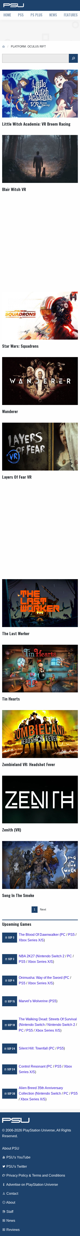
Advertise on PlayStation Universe (32, 1184)
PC (63, 934)
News (53, 14)
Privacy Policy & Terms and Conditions (35, 1175)
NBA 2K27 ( (28, 956)
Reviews (13, 1230)
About (10, 1202)
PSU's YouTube (18, 1157)
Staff (9, 1211)
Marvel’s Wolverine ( (34, 1001)
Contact (12, 1193)
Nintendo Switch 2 (50, 956)
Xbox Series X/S (31, 940)
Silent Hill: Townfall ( (34, 1048)
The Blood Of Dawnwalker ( (40, 934)
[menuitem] (7, 15)
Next (43, 909)
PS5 (21, 14)
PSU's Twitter (16, 1166)
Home (7, 14)
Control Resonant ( (33, 1066)
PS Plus (36, 14)
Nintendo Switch (32, 1024)
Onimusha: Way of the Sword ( (41, 977)
